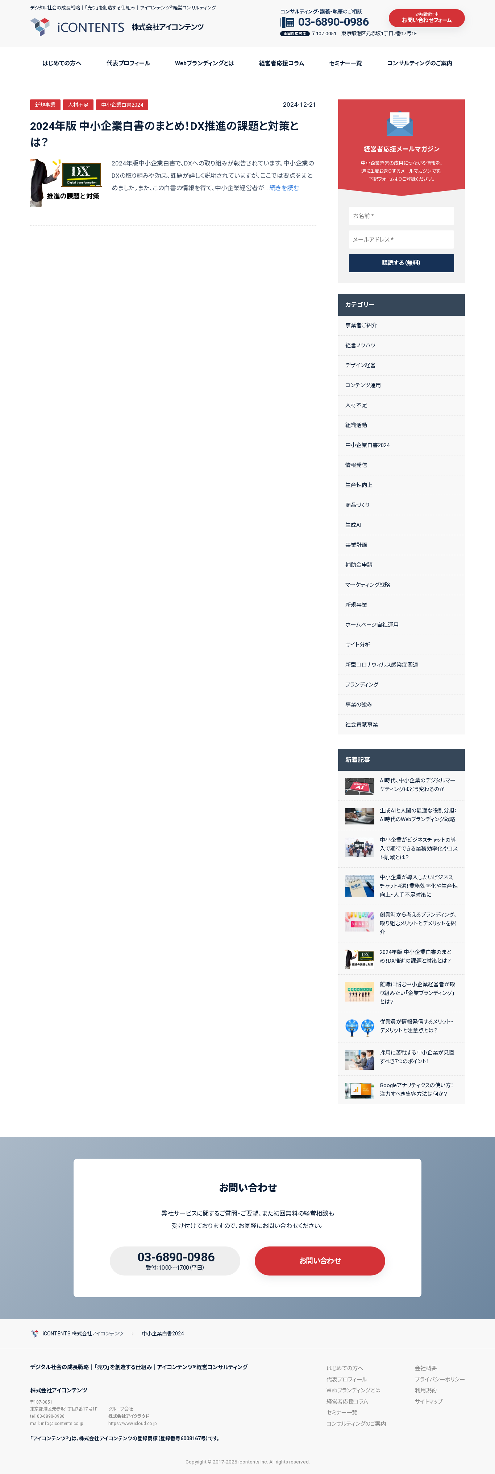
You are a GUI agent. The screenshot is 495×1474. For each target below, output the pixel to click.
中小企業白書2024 (122, 105)
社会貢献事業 (361, 724)
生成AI (353, 525)
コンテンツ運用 (363, 385)
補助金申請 (359, 565)
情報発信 (356, 465)
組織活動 (356, 425)
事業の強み (358, 704)
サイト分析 (357, 645)
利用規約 (426, 1390)
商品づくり (357, 505)
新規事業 (45, 105)
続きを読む (284, 188)
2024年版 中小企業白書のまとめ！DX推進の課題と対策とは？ (164, 134)
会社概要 (426, 1368)
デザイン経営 (360, 365)
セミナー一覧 (345, 63)
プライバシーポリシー (440, 1379)
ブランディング (361, 684)
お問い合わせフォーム (427, 18)
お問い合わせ (320, 1261)
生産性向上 (359, 485)
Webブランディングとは (204, 63)
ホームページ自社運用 (372, 625)
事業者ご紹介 (361, 325)
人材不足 (78, 105)
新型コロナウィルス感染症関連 (381, 665)
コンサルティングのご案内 (420, 63)
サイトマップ (429, 1402)
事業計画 (356, 545)
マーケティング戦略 (367, 585)
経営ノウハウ (360, 345)
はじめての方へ (62, 63)
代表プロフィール (128, 63)
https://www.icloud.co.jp (132, 1423)
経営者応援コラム (281, 63)
